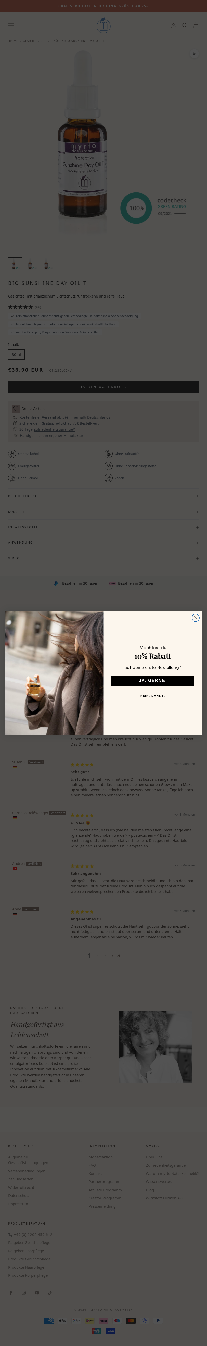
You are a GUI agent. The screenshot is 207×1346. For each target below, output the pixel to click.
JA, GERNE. (153, 680)
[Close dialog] (195, 618)
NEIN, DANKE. (152, 695)
